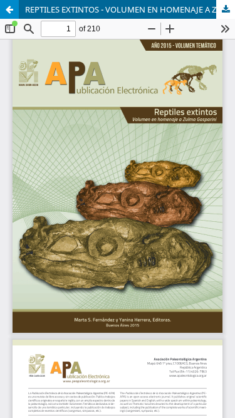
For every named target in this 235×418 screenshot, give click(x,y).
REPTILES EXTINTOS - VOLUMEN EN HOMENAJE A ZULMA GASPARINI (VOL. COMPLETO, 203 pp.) (130, 9)
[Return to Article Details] (9, 9)
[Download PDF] (225, 9)
